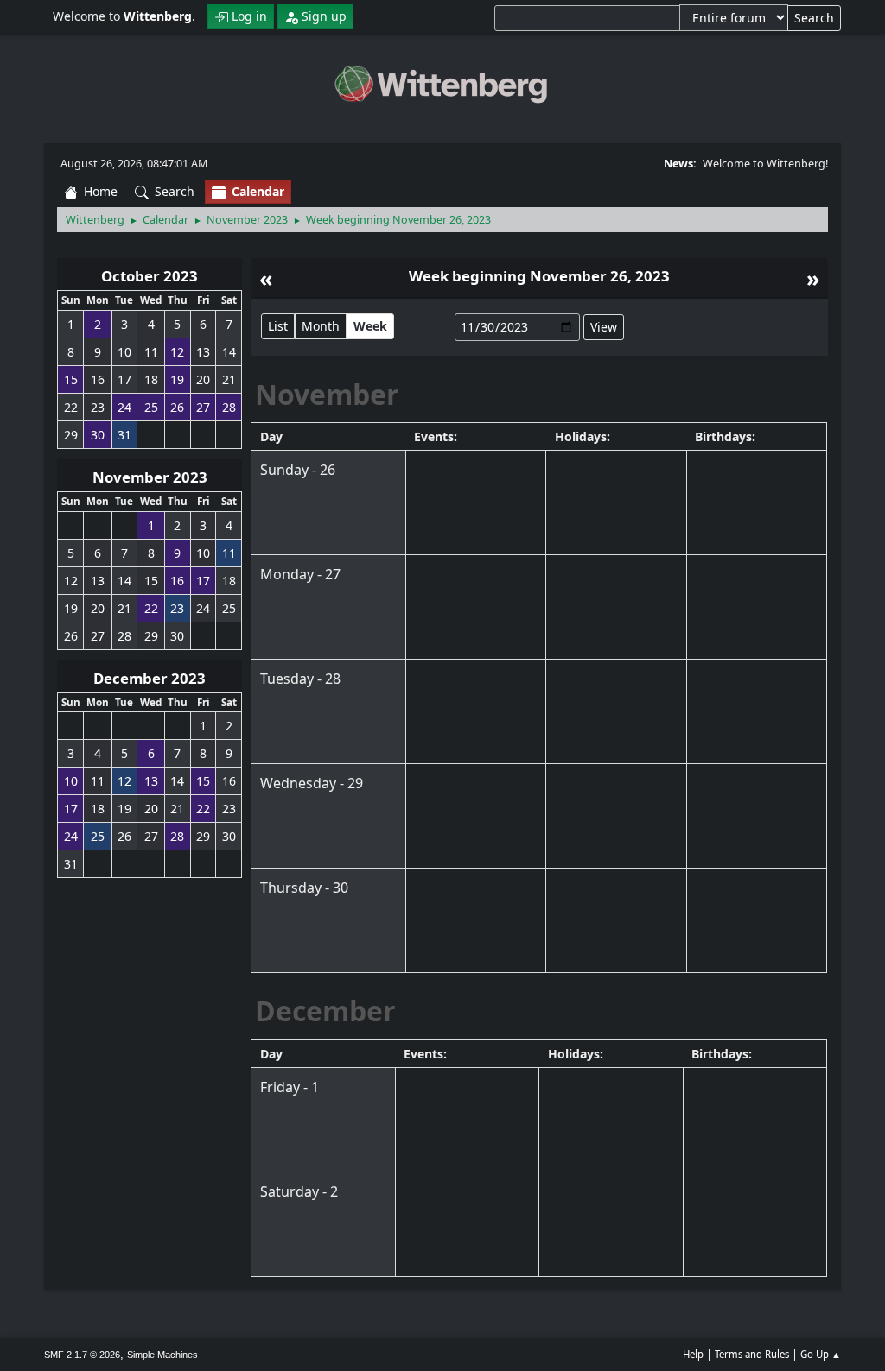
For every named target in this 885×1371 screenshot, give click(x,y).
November (327, 394)
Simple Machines (162, 1354)
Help (693, 1354)
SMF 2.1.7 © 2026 (82, 1354)
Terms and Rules (752, 1354)
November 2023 (149, 477)
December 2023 (149, 678)
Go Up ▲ (820, 1354)
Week (370, 326)
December (325, 1010)
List (278, 326)
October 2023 (149, 276)
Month (321, 326)
